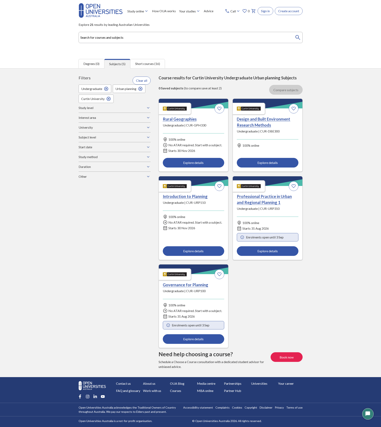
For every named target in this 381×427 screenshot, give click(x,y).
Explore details (193, 163)
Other (83, 176)
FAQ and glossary (128, 391)
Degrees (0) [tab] (91, 64)
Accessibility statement (198, 407)
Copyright (251, 407)
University (86, 127)
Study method (88, 157)
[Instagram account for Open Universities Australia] (87, 396)
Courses (175, 391)
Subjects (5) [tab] (117, 64)
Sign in (265, 11)
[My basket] (253, 11)
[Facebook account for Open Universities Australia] (80, 396)
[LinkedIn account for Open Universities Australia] (95, 396)
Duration (85, 167)
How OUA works (164, 11)
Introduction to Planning (185, 196)
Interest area (87, 117)
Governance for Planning (185, 284)
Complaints (222, 407)
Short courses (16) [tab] (147, 64)
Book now (287, 357)
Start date (85, 147)
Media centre (206, 383)
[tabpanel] (190, 222)
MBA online (205, 391)
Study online (135, 11)
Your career (286, 383)
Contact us (123, 383)
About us (149, 383)
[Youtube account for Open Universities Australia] (103, 396)
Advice (208, 11)
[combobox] (191, 37)
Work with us (152, 391)
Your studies (187, 11)
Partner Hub (232, 391)
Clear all (141, 80)
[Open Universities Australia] (101, 16)
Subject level (87, 137)
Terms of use (294, 407)
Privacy (279, 407)
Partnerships (232, 383)
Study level (86, 108)
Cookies (237, 407)
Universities (259, 383)
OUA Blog (177, 383)
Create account (288, 11)
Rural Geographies (180, 119)
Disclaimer (266, 407)
